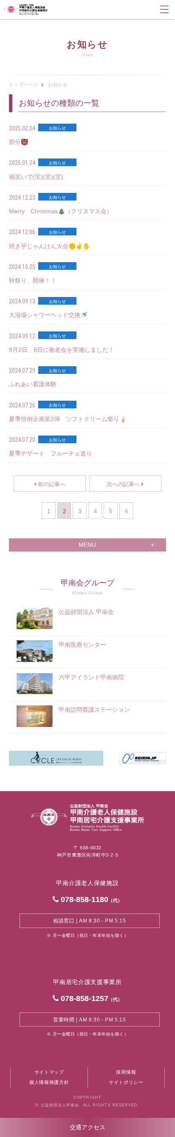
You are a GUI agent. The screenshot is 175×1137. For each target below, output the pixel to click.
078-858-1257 (90, 998)
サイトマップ (49, 1072)
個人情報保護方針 (49, 1082)
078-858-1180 (90, 899)
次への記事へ (124, 484)
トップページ (23, 84)
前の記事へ (50, 484)
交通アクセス (87, 1127)
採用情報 (126, 1072)
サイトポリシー (126, 1082)
